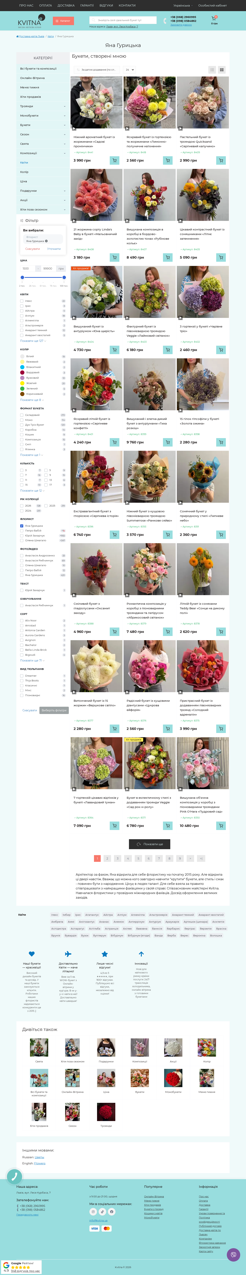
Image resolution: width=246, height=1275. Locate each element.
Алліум (121, 914)
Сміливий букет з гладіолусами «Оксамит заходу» (92, 608)
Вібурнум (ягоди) (139, 935)
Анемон (119, 921)
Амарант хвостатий (211, 914)
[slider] (22, 277)
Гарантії (87, 5)
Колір (24, 172)
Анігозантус (87, 921)
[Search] (93, 20)
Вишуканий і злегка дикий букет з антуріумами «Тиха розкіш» (147, 423)
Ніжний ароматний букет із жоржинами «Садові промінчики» (94, 141)
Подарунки (28, 190)
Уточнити (54, 249)
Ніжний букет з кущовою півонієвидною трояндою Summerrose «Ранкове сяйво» (149, 515)
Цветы (39, 1157)
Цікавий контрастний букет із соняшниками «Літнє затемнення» (202, 234)
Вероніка (199, 935)
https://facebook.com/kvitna (112, 1212)
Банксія (157, 928)
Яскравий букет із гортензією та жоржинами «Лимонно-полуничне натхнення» (149, 141)
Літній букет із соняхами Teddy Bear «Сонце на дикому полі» (202, 608)
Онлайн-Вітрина (32, 78)
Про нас (26, 5)
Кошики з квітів (153, 1213)
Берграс (189, 928)
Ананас (104, 921)
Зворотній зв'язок (209, 1247)
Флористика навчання (212, 1242)
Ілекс (54, 914)
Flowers (39, 1163)
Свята (24, 144)
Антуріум (155, 921)
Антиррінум (136, 921)
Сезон (24, 134)
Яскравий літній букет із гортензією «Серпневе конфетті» (92, 423)
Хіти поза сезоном (33, 209)
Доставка (66, 5)
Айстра (108, 914)
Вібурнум (117, 935)
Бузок (85, 935)
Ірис (78, 914)
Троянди (26, 106)
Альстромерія (158, 914)
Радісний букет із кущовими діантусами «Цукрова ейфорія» (148, 705)
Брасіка (221, 928)
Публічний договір (210, 1226)
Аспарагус (77, 928)
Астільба (94, 928)
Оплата (45, 5)
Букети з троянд (154, 1209)
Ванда (159, 935)
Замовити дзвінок (181, 24)
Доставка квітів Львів (31, 36)
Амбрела (57, 921)
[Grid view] (222, 70)
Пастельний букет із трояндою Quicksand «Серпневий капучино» (197, 141)
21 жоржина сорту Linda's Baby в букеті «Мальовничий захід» (95, 234)
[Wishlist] (117, 82)
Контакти (127, 5)
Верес (184, 935)
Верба (171, 935)
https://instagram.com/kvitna (93, 1212)
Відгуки (106, 5)
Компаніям (205, 1238)
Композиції (28, 153)
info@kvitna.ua (98, 1220)
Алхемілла (138, 914)
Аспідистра (58, 928)
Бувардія (70, 935)
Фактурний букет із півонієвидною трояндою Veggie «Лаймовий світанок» (148, 331)
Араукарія (172, 921)
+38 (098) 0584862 (183, 21)
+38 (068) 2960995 (183, 17)
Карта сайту (206, 1251)
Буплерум (99, 935)
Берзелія (206, 928)
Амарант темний (183, 914)
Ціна (23, 181)
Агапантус (92, 914)
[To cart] (114, 160)
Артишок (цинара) (196, 921)
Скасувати (32, 249)
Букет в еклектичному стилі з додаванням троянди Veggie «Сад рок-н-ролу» (149, 802)
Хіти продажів (30, 97)
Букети (25, 125)
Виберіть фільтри (54, 710)
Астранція (111, 928)
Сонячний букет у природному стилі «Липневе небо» (201, 515)
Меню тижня (29, 87)
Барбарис (173, 928)
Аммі (71, 921)
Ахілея (127, 928)
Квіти (51, 36)
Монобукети (29, 115)
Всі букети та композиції (38, 68)
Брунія (55, 935)
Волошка (216, 935)
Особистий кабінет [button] (212, 5)
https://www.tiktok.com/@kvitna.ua (102, 1212)
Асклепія (218, 921)
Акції (24, 200)
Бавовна (141, 928)
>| (201, 858)
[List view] (212, 70)
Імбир (67, 914)
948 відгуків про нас (25, 1271)
